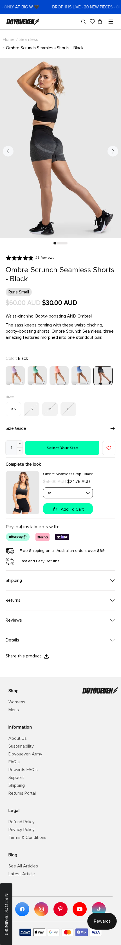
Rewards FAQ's (23, 770)
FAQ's (14, 762)
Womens (16, 702)
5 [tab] (66, 243)
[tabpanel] (60, 148)
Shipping (16, 785)
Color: (17, 358)
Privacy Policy (21, 829)
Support (16, 777)
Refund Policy (21, 822)
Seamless (28, 39)
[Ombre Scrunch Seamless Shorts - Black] (103, 375)
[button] (30, 257)
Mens (13, 710)
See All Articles (23, 866)
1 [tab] (54, 243)
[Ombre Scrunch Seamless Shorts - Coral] (59, 375)
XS (13, 409)
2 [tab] (57, 243)
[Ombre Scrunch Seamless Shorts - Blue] (81, 375)
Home (9, 39)
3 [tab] (60, 243)
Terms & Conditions (27, 837)
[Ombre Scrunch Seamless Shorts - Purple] (15, 375)
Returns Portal (22, 793)
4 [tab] (63, 243)
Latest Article (21, 874)
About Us (17, 738)
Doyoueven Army (25, 754)
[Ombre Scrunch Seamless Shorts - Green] (37, 375)
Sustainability (21, 746)
